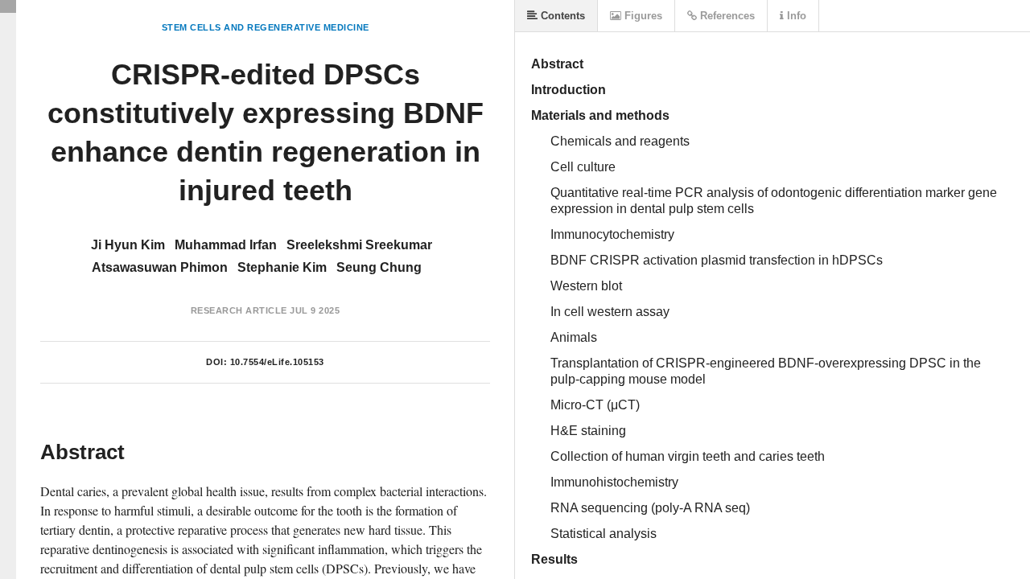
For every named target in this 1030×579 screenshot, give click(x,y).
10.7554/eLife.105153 (277, 362)
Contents (561, 16)
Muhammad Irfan (226, 245)
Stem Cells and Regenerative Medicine (265, 27)
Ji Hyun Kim (128, 245)
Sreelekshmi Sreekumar (359, 245)
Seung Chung (379, 267)
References (726, 16)
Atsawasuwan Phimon (160, 267)
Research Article (239, 310)
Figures (641, 16)
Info (795, 16)
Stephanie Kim (282, 267)
